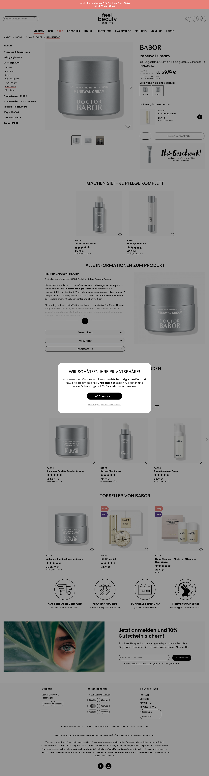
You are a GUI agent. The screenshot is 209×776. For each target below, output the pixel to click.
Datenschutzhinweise (111, 404)
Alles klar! (106, 396)
